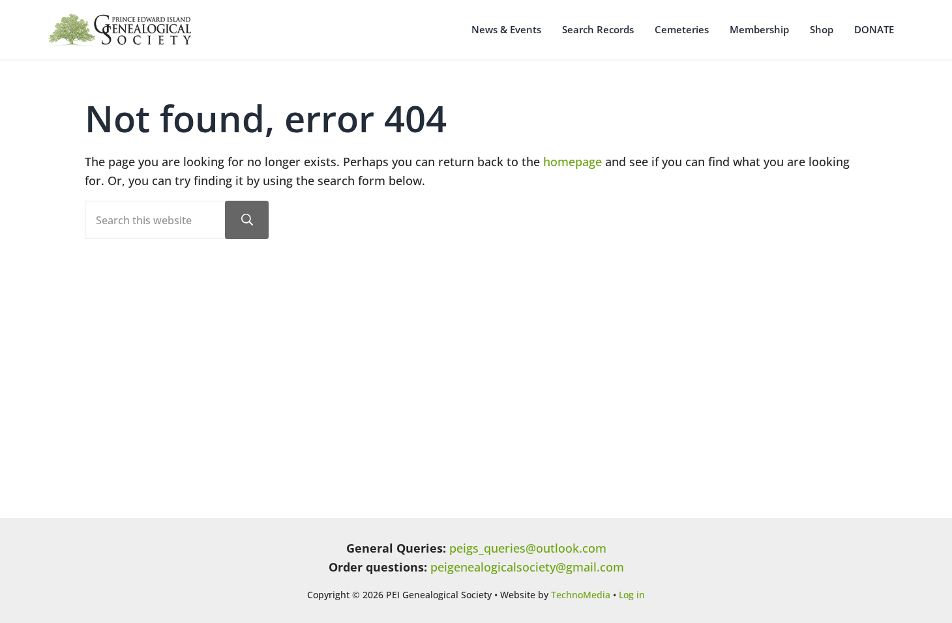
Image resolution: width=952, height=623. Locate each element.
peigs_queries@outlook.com (527, 548)
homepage (572, 161)
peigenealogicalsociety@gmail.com (527, 567)
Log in (632, 594)
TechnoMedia (580, 594)
